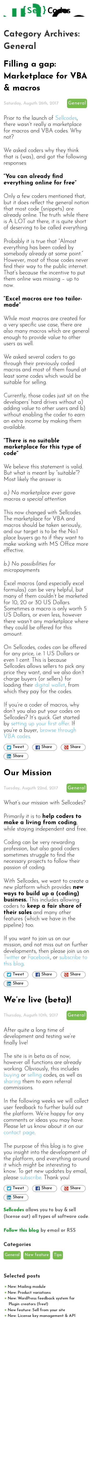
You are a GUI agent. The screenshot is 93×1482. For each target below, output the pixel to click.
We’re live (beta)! (37, 1000)
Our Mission (28, 773)
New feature (37, 1255)
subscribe (30, 1178)
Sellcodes (66, 118)
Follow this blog (22, 1230)
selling (34, 1075)
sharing (12, 1081)
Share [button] (46, 747)
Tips (58, 1255)
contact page (19, 1133)
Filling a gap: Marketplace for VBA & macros (45, 76)
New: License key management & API (41, 1316)
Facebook (39, 957)
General (77, 103)
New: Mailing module (27, 1287)
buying (11, 1075)
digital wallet (50, 685)
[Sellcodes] (46, 11)
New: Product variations (29, 1293)
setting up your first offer (40, 724)
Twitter (12, 957)
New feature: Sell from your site (36, 1310)
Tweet (18, 747)
